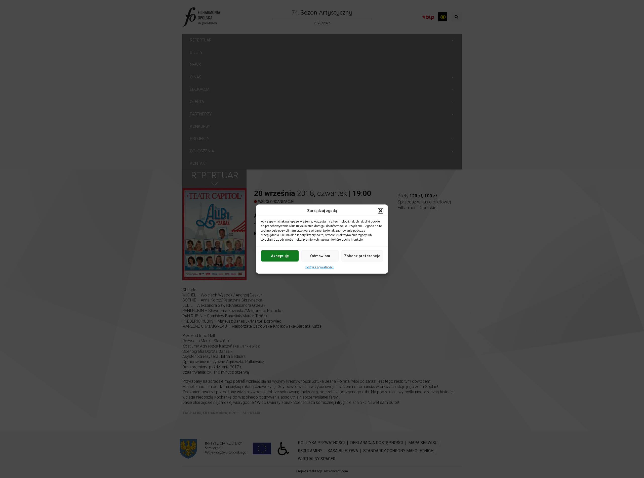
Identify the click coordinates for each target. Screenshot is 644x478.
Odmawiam (320, 256)
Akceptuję (280, 256)
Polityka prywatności (319, 267)
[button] (380, 210)
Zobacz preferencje (362, 256)
